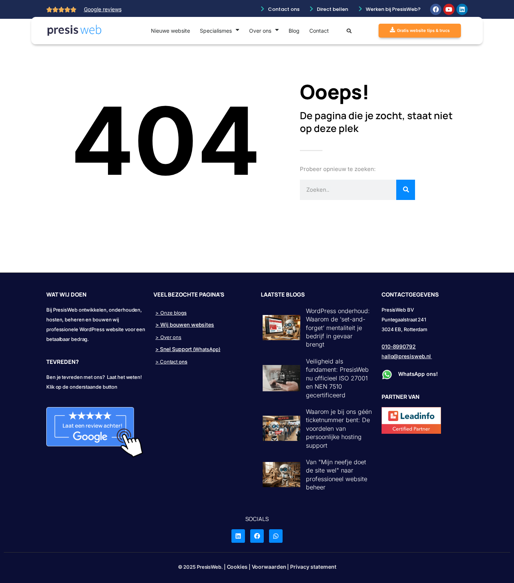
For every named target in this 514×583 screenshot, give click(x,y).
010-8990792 (399, 346)
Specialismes (216, 30)
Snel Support (176, 349)
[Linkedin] (462, 9)
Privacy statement (313, 566)
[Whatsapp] (276, 536)
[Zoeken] (405, 190)
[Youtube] (449, 9)
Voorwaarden (269, 566)
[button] (349, 32)
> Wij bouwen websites (184, 324)
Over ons (260, 30)
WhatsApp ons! (418, 374)
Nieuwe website (170, 30)
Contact (319, 30)
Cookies (237, 566)
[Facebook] (435, 9)
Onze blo (170, 313)
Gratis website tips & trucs (423, 30)
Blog (294, 30)
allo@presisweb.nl (408, 356)
